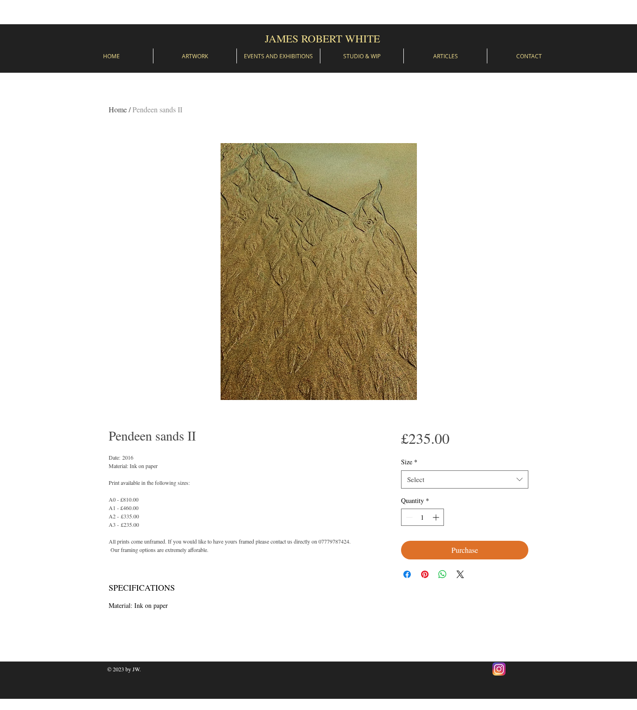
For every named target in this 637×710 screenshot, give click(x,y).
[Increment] (437, 517)
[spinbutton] (422, 517)
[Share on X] (460, 574)
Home (118, 109)
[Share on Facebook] (407, 574)
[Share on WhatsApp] (442, 574)
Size (409, 461)
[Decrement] (408, 517)
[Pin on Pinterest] (424, 574)
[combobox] (464, 479)
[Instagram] (498, 669)
